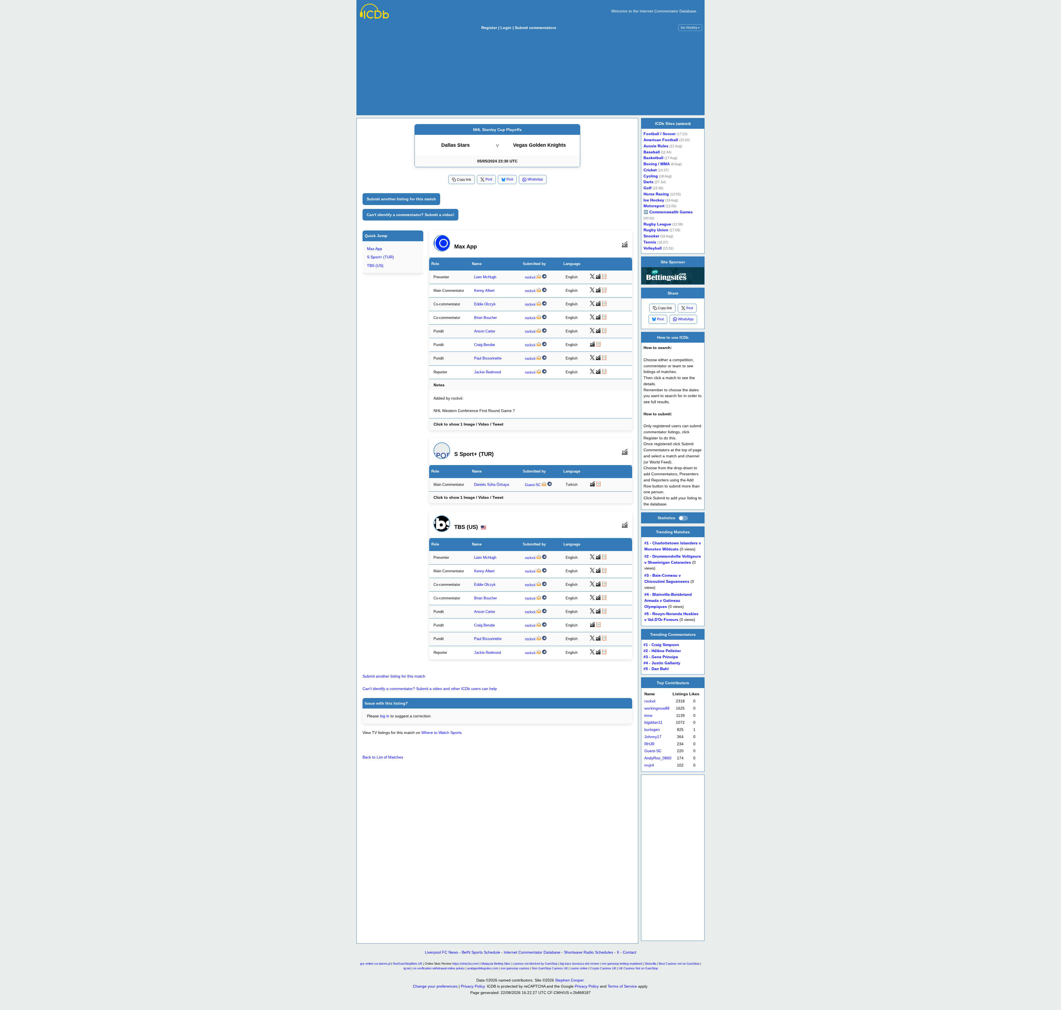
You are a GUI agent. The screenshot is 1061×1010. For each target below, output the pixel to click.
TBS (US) (375, 265)
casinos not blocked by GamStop (535, 963)
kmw (648, 715)
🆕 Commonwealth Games (668, 212)
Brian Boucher (485, 318)
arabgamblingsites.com (482, 968)
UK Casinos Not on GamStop (638, 968)
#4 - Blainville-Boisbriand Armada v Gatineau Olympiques (668, 600)
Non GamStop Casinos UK (550, 968)
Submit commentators (535, 27)
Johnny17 (652, 737)
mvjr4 (649, 765)
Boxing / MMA (657, 164)
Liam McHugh (485, 277)
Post (488, 179)
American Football (661, 140)
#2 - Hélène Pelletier (662, 651)
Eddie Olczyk (485, 304)
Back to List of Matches (383, 757)
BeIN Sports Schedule (481, 952)
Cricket (650, 170)
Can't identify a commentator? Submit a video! (410, 215)
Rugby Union (656, 230)
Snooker (651, 236)
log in (384, 716)
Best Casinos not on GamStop (679, 963)
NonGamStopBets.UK (407, 963)
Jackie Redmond (487, 372)
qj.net (407, 968)
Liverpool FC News (441, 952)
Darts (648, 182)
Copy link (464, 180)
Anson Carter (484, 332)
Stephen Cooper (569, 980)
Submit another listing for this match (401, 199)
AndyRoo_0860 (657, 758)
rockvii (530, 277)
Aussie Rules (656, 146)
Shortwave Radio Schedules (588, 952)
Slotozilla (650, 963)
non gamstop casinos (515, 968)
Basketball (653, 158)
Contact (629, 952)
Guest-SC (533, 485)
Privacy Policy (473, 986)
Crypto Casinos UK (603, 968)
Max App (374, 248)
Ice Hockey (690, 28)
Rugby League (657, 224)
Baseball (652, 152)
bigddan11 (653, 722)
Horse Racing (656, 194)
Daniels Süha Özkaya (491, 485)
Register (489, 27)
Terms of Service (622, 986)
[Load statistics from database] (683, 518)
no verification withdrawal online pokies (439, 968)
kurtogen (652, 730)
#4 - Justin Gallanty (662, 663)
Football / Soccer (660, 134)
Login (505, 27)
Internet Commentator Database (532, 952)
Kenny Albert (484, 291)
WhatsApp (535, 179)
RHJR (649, 744)
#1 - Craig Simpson (661, 645)
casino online (579, 968)
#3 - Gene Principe (661, 657)
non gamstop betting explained (622, 963)
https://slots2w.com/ (465, 963)
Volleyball (653, 248)
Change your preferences (435, 986)
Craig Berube (484, 345)
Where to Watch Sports (441, 732)
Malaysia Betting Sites (496, 963)
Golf (648, 188)
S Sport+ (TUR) (380, 257)
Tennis (650, 242)
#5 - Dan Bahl (656, 669)
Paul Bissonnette (487, 359)
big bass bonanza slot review (579, 963)
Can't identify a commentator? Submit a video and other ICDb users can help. (430, 688)
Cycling (651, 176)
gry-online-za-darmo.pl (375, 963)
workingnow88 (656, 708)
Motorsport (654, 206)
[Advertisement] (530, 74)
